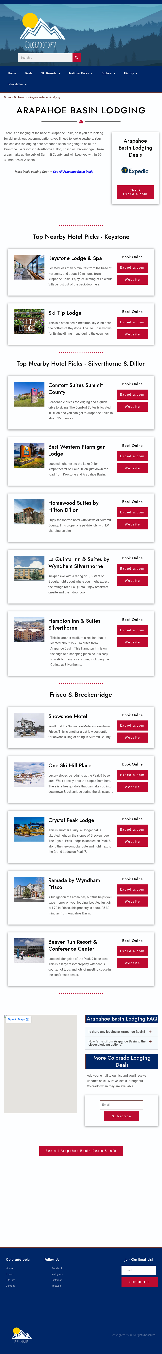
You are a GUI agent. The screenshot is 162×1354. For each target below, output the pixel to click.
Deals (28, 73)
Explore (106, 73)
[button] (121, 1032)
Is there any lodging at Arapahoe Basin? (117, 1032)
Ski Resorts (49, 73)
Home (12, 73)
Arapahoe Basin (38, 97)
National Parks (79, 73)
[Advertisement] (81, 1207)
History (129, 73)
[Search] (77, 57)
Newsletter (15, 84)
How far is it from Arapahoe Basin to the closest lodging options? (117, 1043)
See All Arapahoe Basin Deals (73, 172)
